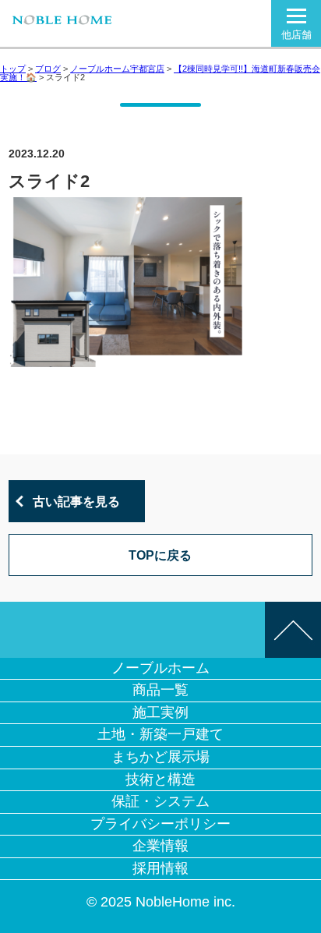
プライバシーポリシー (160, 824)
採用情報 (160, 868)
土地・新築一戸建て (160, 734)
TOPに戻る (160, 555)
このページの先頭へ (293, 630)
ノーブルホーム (160, 668)
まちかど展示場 (160, 757)
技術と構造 (160, 779)
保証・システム (160, 801)
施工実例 (160, 712)
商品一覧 (160, 690)
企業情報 (160, 845)
